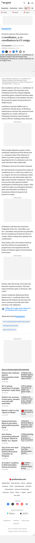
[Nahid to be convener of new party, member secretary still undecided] (27, 401)
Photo (12, 492)
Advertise (16, 520)
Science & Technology (22, 489)
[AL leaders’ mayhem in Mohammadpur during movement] (27, 466)
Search (29, 492)
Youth (11, 486)
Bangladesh (4, 8)
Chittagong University (10, 325)
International (13, 8)
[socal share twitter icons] (6, 53)
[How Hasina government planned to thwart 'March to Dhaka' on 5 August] (27, 438)
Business (5, 486)
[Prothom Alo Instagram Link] (18, 504)
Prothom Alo (7, 520)
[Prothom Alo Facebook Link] (9, 504)
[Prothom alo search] (24, 3)
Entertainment (19, 486)
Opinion (29, 483)
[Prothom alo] (6, 3)
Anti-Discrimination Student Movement (16, 321)
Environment (9, 489)
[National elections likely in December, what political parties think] (27, 425)
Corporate (5, 492)
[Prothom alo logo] (17, 480)
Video (17, 492)
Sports (21, 8)
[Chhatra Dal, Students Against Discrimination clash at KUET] (27, 377)
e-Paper (23, 492)
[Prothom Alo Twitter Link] (13, 504)
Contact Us (16, 523)
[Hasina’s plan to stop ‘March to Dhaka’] (27, 413)
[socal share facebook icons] (3, 53)
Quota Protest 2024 (9, 329)
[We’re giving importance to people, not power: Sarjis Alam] (27, 389)
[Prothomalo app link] (11, 513)
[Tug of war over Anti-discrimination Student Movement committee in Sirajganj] (27, 453)
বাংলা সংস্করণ (17, 495)
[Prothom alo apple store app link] (24, 513)
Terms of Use (25, 520)
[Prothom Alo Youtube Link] (22, 504)
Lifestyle (28, 486)
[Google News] (26, 504)
